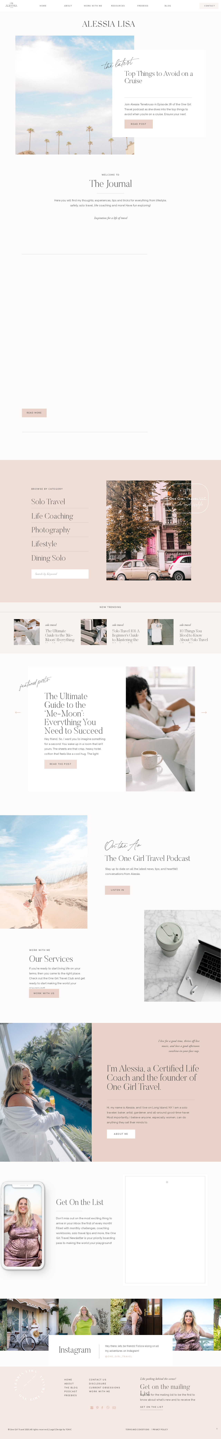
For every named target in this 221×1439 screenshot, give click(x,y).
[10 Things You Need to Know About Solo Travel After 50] (161, 632)
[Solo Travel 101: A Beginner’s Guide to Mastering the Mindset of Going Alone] (94, 632)
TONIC (69, 1429)
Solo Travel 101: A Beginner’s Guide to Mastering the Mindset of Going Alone (126, 640)
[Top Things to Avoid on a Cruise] (74, 95)
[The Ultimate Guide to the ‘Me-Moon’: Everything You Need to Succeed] (27, 632)
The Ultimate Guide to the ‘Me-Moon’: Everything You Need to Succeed (59, 640)
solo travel (50, 625)
